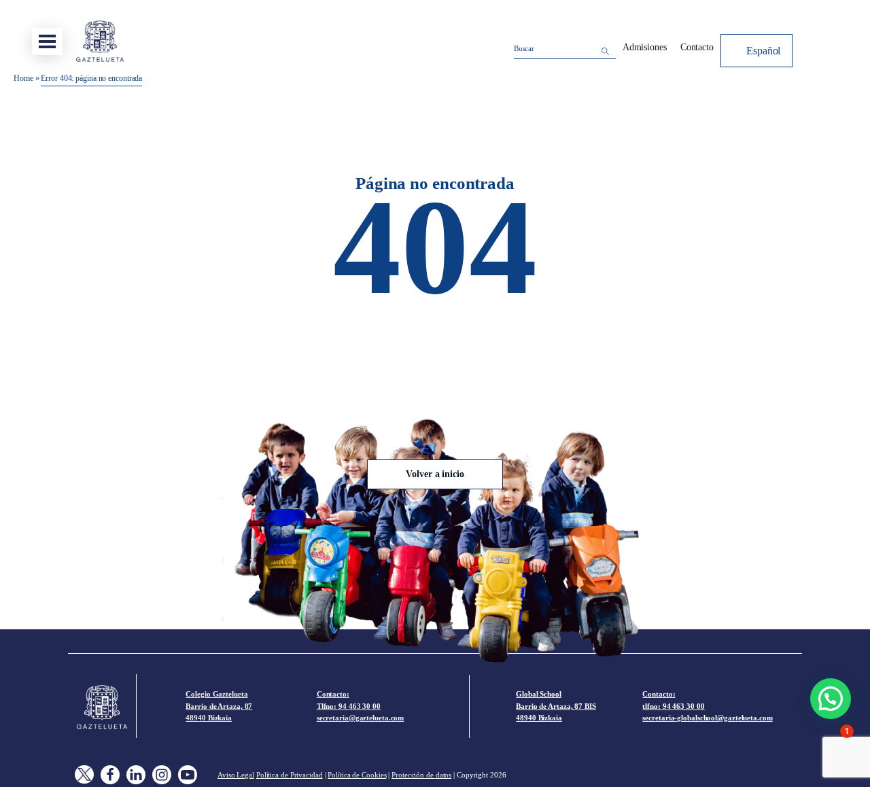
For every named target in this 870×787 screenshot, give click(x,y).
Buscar (524, 48)
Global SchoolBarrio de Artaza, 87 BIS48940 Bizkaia (556, 706)
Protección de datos (421, 775)
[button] (830, 698)
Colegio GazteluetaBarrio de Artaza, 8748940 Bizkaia (219, 706)
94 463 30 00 (359, 706)
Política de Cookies (357, 775)
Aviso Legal (236, 775)
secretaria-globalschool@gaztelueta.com (707, 718)
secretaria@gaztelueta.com (360, 718)
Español (763, 50)
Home (23, 78)
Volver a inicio (435, 474)
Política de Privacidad (289, 775)
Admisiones (645, 47)
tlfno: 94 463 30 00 (673, 706)
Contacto (697, 47)
